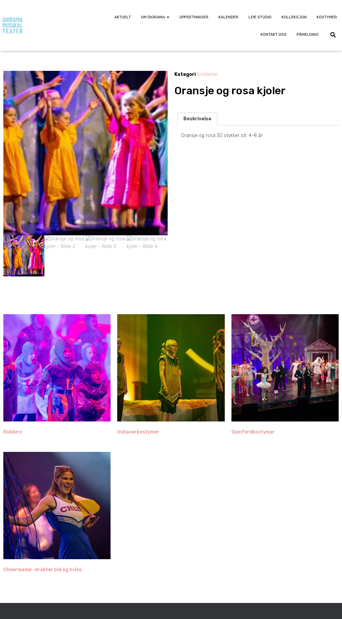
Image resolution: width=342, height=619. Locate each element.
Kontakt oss (274, 34)
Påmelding (308, 34)
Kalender (228, 17)
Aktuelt (122, 17)
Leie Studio (260, 17)
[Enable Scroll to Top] (328, 605)
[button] (167, 17)
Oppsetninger (193, 17)
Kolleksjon (294, 17)
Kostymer (327, 17)
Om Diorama (153, 17)
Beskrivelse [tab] (197, 119)
